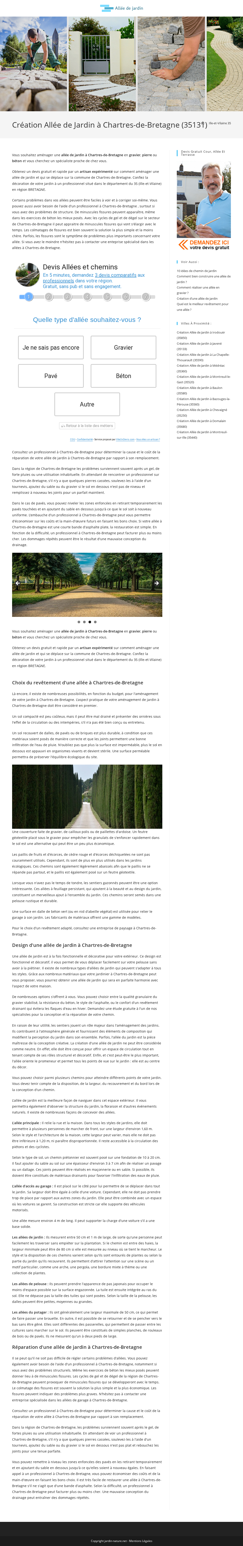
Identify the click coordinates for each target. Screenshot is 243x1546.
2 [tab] (84, 622)
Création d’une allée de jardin (197, 298)
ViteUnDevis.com (125, 439)
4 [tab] (95, 622)
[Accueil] (202, 123)
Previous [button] (18, 583)
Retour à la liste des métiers (89, 425)
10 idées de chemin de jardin (197, 271)
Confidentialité (85, 439)
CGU (72, 439)
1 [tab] (79, 622)
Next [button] (156, 583)
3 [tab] (90, 622)
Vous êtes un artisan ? (148, 439)
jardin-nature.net (115, 1541)
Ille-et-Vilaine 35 (220, 123)
